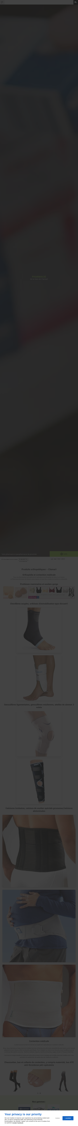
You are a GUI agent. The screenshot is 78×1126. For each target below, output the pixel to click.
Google (14, 1123)
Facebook (20, 1123)
